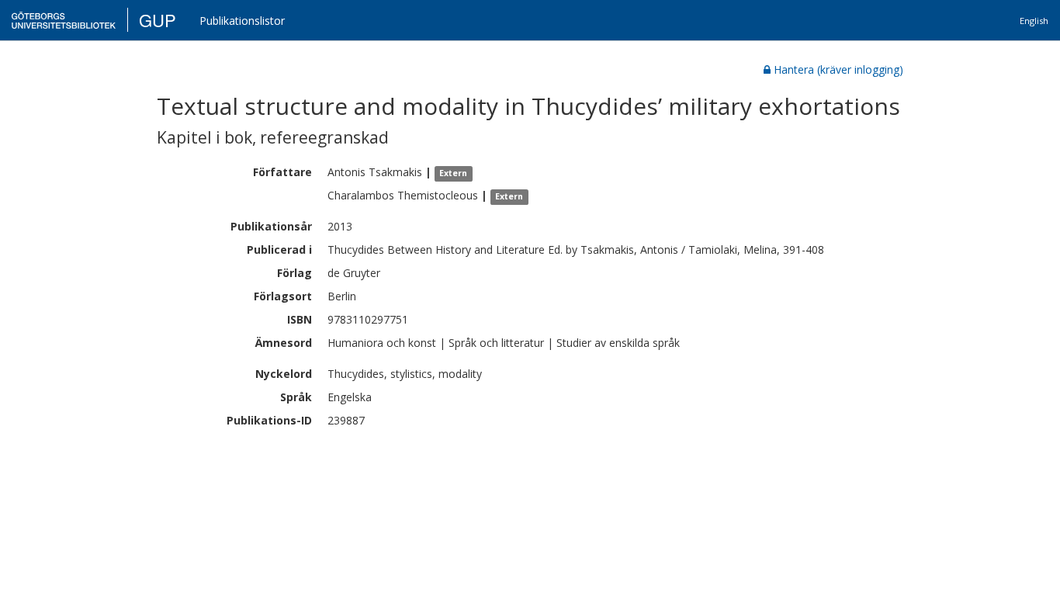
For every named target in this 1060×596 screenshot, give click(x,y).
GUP (157, 20)
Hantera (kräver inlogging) (838, 69)
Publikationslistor (242, 20)
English (1034, 20)
